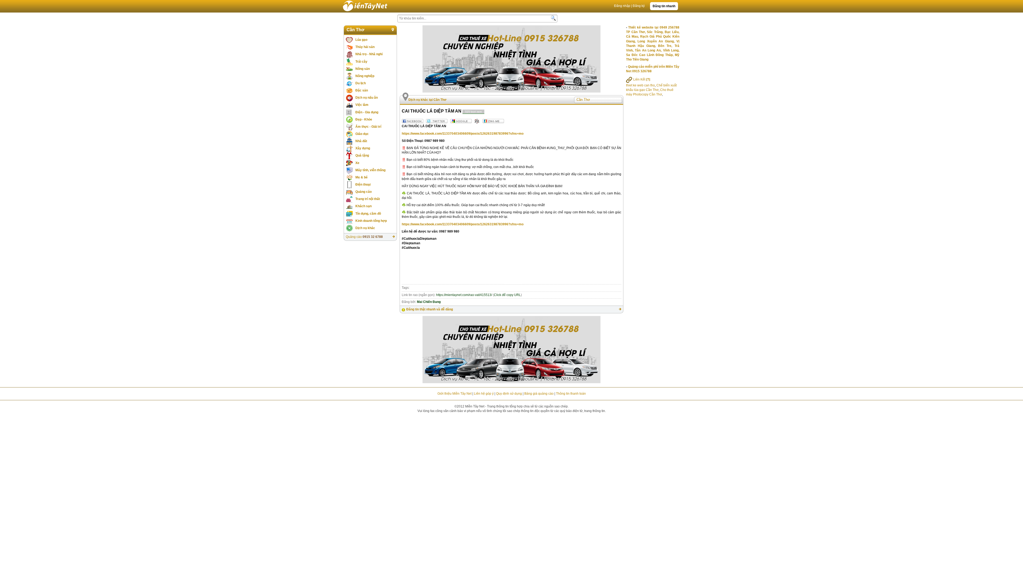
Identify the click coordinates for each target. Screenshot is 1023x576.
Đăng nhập (622, 6)
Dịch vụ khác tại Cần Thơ (427, 100)
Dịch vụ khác (365, 228)
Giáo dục (362, 134)
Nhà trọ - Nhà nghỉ (369, 54)
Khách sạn (363, 206)
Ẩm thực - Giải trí (368, 127)
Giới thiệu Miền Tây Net (454, 393)
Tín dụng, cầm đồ (368, 213)
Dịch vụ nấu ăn (366, 97)
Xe (357, 163)
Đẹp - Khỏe (363, 119)
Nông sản (362, 69)
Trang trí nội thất (367, 199)
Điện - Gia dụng (366, 112)
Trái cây (361, 61)
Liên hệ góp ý (484, 393)
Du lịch (360, 83)
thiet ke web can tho (640, 85)
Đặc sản (361, 90)
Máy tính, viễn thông (370, 170)
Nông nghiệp (364, 76)
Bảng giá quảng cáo (539, 393)
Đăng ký (639, 6)
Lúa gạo (361, 40)
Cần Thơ (355, 29)
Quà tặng (362, 155)
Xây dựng (362, 148)
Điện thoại (363, 184)
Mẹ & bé (361, 177)
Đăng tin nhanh (664, 6)
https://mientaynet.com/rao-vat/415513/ (464, 295)
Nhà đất (361, 141)
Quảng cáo (363, 192)
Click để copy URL (507, 295)
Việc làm (361, 105)
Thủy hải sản (365, 47)
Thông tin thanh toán (571, 393)
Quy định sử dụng (509, 393)
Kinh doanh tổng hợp (371, 221)
